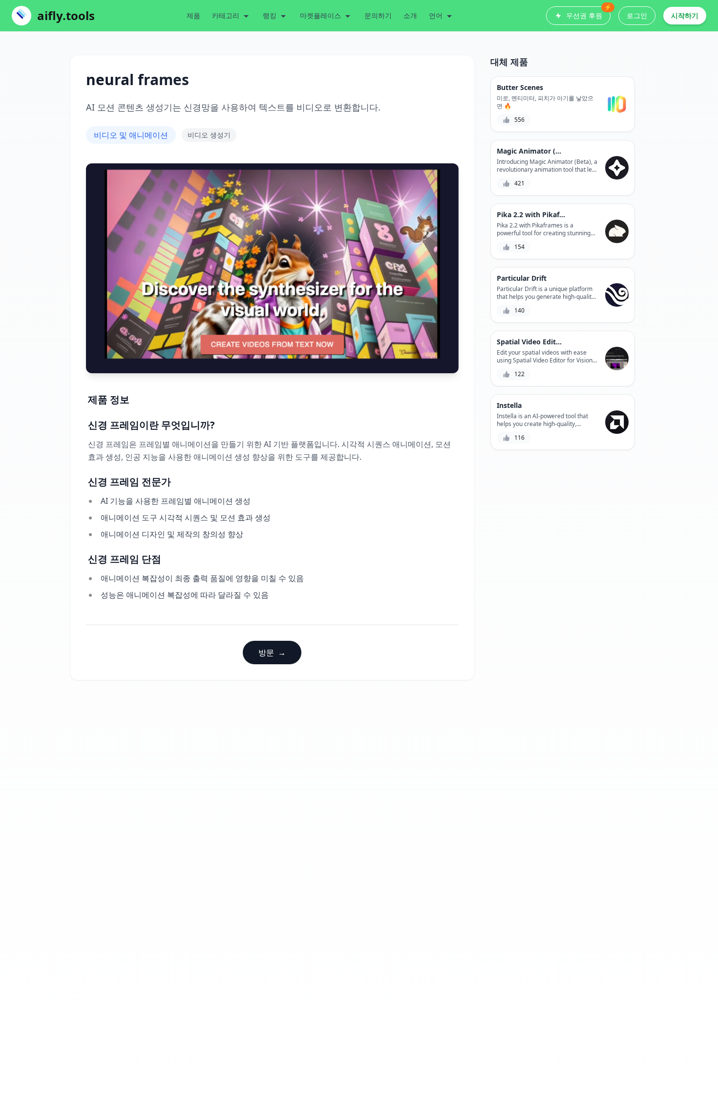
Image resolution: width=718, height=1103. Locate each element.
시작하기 (684, 15)
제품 (193, 15)
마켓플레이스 (320, 15)
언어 (436, 15)
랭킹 (269, 15)
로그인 (637, 15)
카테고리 (225, 15)
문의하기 (378, 15)
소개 (410, 15)
